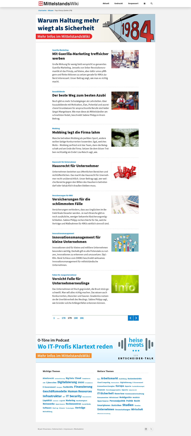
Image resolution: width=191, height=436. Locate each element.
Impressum (68, 429)
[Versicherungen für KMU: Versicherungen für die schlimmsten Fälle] (125, 204)
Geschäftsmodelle (55, 391)
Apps (98, 379)
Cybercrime (51, 382)
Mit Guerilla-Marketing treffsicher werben (80, 55)
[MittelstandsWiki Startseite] (58, 3)
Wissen (50, 10)
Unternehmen (105, 409)
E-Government (49, 387)
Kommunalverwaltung (134, 393)
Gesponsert (133, 3)
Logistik (62, 401)
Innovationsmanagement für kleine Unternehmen (76, 238)
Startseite (42, 10)
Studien (128, 405)
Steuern (62, 408)
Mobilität (136, 397)
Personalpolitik (117, 400)
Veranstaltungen (122, 409)
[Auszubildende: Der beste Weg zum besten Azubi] (125, 100)
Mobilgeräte (125, 397)
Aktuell (106, 3)
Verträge (80, 408)
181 (82, 318)
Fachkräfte (68, 387)
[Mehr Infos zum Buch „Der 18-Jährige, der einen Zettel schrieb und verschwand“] (95, 28)
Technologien (70, 408)
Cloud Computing (103, 382)
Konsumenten (87, 397)
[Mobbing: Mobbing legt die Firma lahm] (125, 137)
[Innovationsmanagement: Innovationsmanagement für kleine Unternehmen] (125, 242)
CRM (44, 383)
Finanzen (101, 390)
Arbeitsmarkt (109, 378)
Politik (129, 400)
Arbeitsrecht (48, 378)
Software (47, 407)
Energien (59, 387)
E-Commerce (89, 383)
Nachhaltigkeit (81, 401)
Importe (125, 390)
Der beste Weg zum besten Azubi (79, 94)
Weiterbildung (47, 412)
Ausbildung (123, 379)
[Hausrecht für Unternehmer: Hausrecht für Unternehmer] (125, 171)
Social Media (86, 404)
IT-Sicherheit (105, 393)
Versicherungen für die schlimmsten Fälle (71, 200)
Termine (137, 405)
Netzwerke (49, 404)
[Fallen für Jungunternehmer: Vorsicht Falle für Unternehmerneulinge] (125, 284)
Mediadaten (79, 429)
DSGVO (81, 382)
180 (76, 318)
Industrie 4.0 (133, 390)
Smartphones (103, 405)
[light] (144, 3)
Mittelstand (113, 397)
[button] (151, 3)
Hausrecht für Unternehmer (75, 164)
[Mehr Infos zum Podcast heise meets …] (95, 349)
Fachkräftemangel (138, 386)
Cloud (78, 378)
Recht (137, 400)
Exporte (128, 386)
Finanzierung (83, 386)
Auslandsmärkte (135, 378)
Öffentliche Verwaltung (103, 413)
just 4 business (45, 429)
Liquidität (47, 400)
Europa (120, 386)
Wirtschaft (137, 409)
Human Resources (80, 391)
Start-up (55, 408)
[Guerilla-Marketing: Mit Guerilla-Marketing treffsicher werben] (125, 59)
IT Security (74, 396)
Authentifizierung (60, 378)
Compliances (86, 378)
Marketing (70, 400)
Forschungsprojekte (113, 390)
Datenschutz (115, 383)
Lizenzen (55, 401)
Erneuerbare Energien (106, 386)
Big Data (70, 378)
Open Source (60, 404)
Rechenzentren (73, 403)
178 (64, 318)
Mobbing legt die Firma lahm (76, 131)
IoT (64, 397)
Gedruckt (118, 3)
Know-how (119, 393)
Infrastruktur (52, 396)
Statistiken (116, 405)
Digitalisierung (67, 382)
